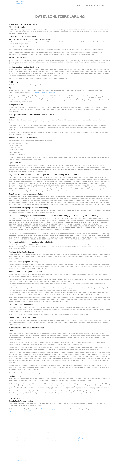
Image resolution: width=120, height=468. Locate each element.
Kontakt (80, 441)
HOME (79, 5)
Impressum (81, 437)
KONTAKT (100, 5)
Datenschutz (81, 439)
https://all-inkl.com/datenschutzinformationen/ (42, 92)
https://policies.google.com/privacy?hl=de (21, 411)
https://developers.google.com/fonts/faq (52, 409)
